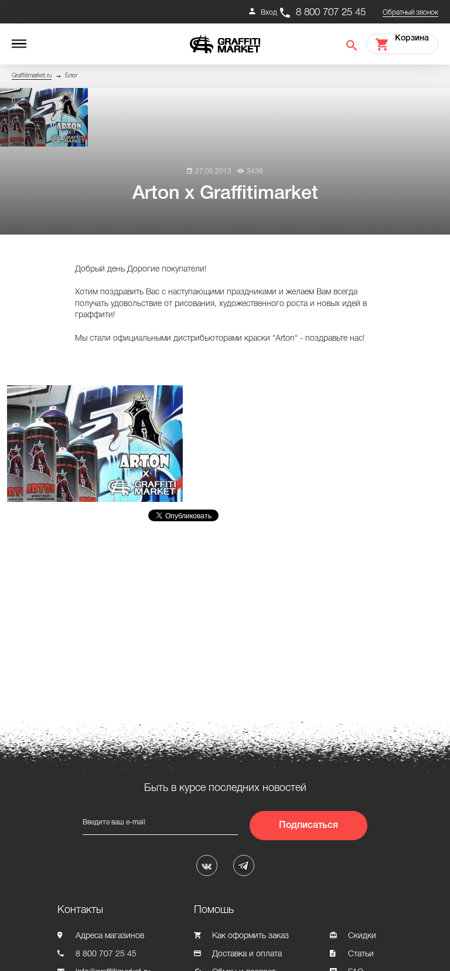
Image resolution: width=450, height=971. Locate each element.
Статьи (361, 954)
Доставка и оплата (247, 954)
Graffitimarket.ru (32, 76)
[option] (98, 443)
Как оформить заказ (250, 936)
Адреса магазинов (110, 936)
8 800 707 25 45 (331, 12)
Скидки (362, 936)
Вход (269, 12)
